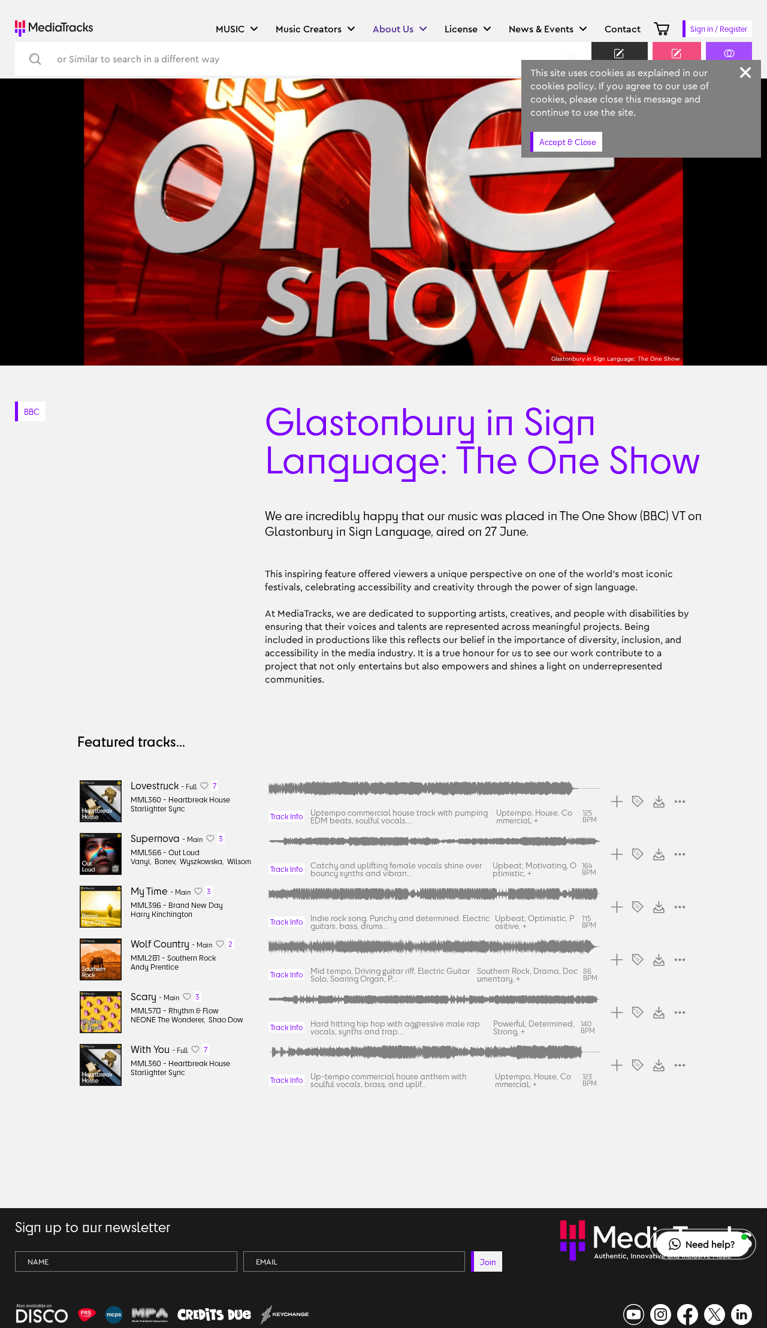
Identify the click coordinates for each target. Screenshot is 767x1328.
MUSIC (230, 29)
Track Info (286, 816)
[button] (703, 1244)
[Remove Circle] (570, 59)
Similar (729, 64)
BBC (32, 411)
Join (488, 1262)
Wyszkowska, (202, 861)
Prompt (677, 64)
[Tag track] (637, 801)
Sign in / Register (718, 29)
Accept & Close (567, 142)
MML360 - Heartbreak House (180, 799)
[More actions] (679, 801)
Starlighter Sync (158, 808)
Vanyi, (141, 861)
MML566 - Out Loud (165, 852)
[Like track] (204, 785)
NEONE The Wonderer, (168, 1019)
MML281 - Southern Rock (173, 957)
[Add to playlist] (616, 801)
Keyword (619, 64)
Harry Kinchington (161, 913)
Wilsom (239, 861)
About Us (393, 29)
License (461, 29)
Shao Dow (226, 1019)
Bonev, (166, 861)
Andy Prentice (155, 966)
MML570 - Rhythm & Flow (175, 1010)
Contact (623, 29)
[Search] (34, 59)
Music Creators (309, 29)
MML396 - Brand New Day (177, 905)
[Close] (745, 72)
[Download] (658, 801)
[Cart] (662, 29)
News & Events (541, 29)
